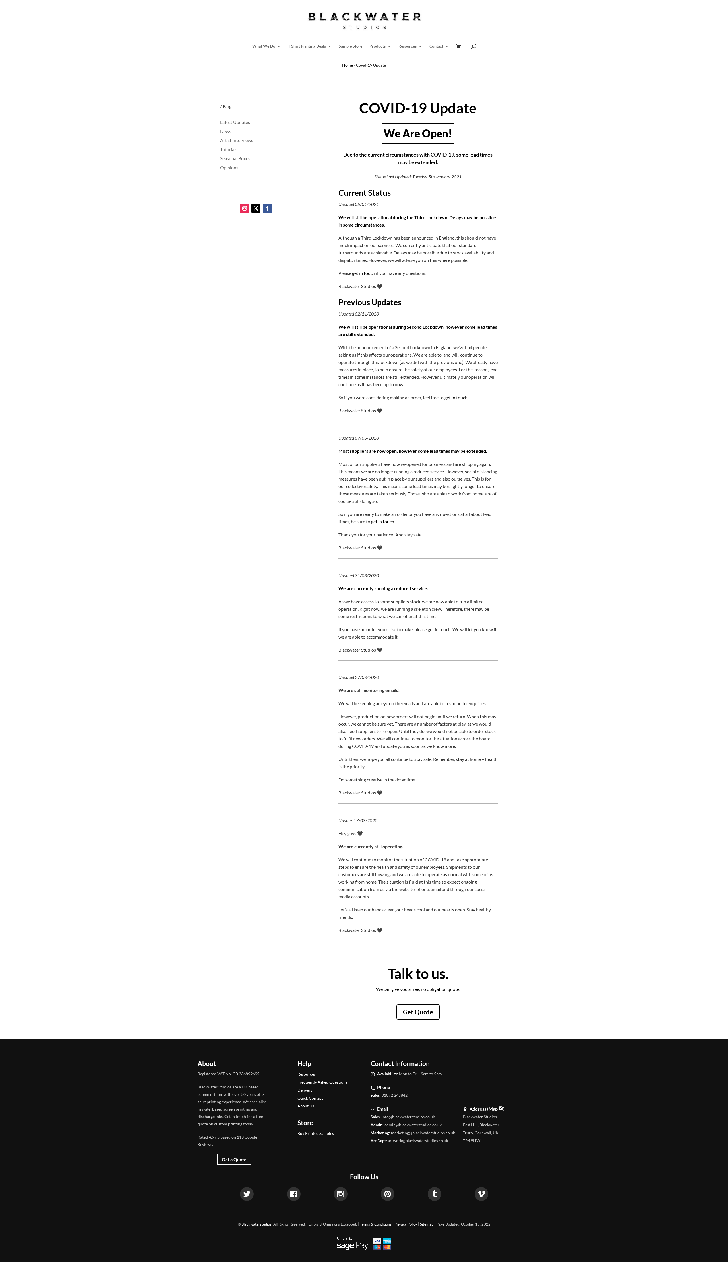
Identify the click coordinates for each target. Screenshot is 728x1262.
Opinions (229, 167)
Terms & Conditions (376, 1224)
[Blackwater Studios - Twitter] (247, 1195)
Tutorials (228, 149)
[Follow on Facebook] (267, 208)
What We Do (263, 46)
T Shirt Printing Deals (307, 46)
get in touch (363, 273)
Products (377, 46)
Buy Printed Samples (315, 1133)
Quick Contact (310, 1098)
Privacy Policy (405, 1224)
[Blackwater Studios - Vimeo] (481, 1195)
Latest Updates (235, 122)
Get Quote (418, 1012)
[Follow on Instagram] (244, 208)
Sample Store (350, 46)
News (225, 131)
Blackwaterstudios (256, 1224)
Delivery (305, 1090)
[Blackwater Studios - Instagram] (341, 1195)
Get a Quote (234, 1159)
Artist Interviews (236, 140)
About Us (305, 1106)
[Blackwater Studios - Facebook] (294, 1195)
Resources (407, 46)
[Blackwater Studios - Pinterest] (387, 1195)
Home (347, 65)
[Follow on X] (255, 208)
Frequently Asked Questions (322, 1082)
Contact (436, 46)
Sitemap (426, 1224)
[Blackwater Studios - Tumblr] (434, 1195)
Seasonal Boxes (235, 158)
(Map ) (495, 1108)
